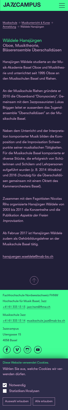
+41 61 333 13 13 (14, 307)
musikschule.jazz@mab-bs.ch (46, 320)
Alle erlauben (44, 401)
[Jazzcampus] (22, 5)
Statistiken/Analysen (24, 391)
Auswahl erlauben (17, 401)
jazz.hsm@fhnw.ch (38, 307)
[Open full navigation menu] (62, 5)
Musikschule (10, 23)
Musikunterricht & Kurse (36, 23)
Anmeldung (9, 27)
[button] (34, 280)
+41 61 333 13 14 (14, 320)
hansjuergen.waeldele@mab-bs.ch (28, 256)
